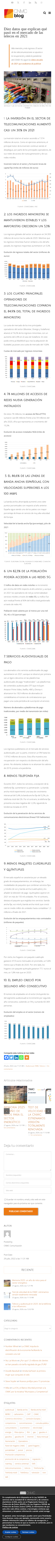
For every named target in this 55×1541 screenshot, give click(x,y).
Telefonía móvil (11, 1465)
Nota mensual (42, 1429)
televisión (35, 1465)
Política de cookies (10, 1527)
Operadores (23, 1434)
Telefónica (24, 1465)
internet (30, 1429)
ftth (28, 1425)
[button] (7, 1107)
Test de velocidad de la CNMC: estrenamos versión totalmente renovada (30, 1286)
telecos (27, 1461)
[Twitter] (11, 1057)
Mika (7, 1380)
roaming (8, 1456)
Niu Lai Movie (11, 1353)
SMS (33, 1456)
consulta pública (42, 1416)
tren (44, 1465)
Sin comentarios (12, 1128)
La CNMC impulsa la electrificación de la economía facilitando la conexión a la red (23, 1343)
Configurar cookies (11, 1537)
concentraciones (25, 1416)
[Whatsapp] (21, 1057)
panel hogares (34, 1438)
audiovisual (9, 1402)
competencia (10, 1416)
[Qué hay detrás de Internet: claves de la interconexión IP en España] (39, 1095)
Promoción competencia (15, 1447)
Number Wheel (11, 1339)
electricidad (37, 1420)
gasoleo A (43, 1425)
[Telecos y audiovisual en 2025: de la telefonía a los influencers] (15, 1095)
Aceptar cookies (10, 1532)
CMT (28, 1407)
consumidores (11, 1420)
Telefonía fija (39, 1461)
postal (20, 1443)
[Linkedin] (16, 1057)
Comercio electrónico (13, 1411)
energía (8, 1425)
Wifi (6, 1470)
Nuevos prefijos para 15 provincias (35, 1374)
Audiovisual (30, 1066)
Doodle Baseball (12, 1363)
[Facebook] (6, 1057)
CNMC (37, 1066)
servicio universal (22, 1456)
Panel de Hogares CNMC (15, 1438)
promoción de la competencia (17, 1452)
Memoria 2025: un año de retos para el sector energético (29, 1274)
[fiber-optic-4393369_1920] (27, 72)
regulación (36, 1452)
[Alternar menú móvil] (49, 13)
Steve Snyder (10, 1374)
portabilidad (10, 1443)
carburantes (19, 1407)
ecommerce (25, 1420)
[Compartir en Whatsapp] (21, 1057)
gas (34, 1425)
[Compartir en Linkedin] (16, 1057)
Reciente (27, 1262)
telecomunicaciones (13, 1461)
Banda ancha (22, 1402)
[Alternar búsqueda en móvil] (44, 13)
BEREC (8, 1407)
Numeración (10, 1434)
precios (29, 1443)
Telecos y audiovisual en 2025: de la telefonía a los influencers (31, 1297)
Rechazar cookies (28, 1532)
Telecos (42, 1066)
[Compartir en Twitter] (11, 1057)
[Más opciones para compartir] (27, 1057)
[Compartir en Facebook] (6, 1057)
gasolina (8, 1429)
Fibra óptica (19, 1425)
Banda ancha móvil (38, 1402)
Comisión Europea (33, 1411)
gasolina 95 (19, 1429)
